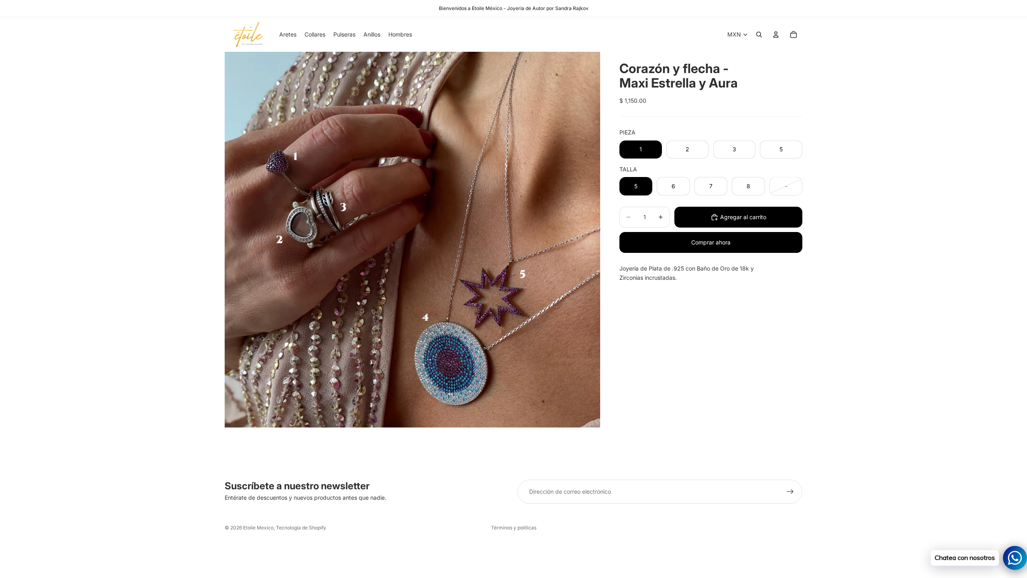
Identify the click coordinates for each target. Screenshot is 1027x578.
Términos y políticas (513, 528)
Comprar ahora (711, 242)
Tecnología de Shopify (301, 528)
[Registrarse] (790, 491)
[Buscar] (759, 34)
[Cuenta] (776, 34)
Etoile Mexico (258, 528)
